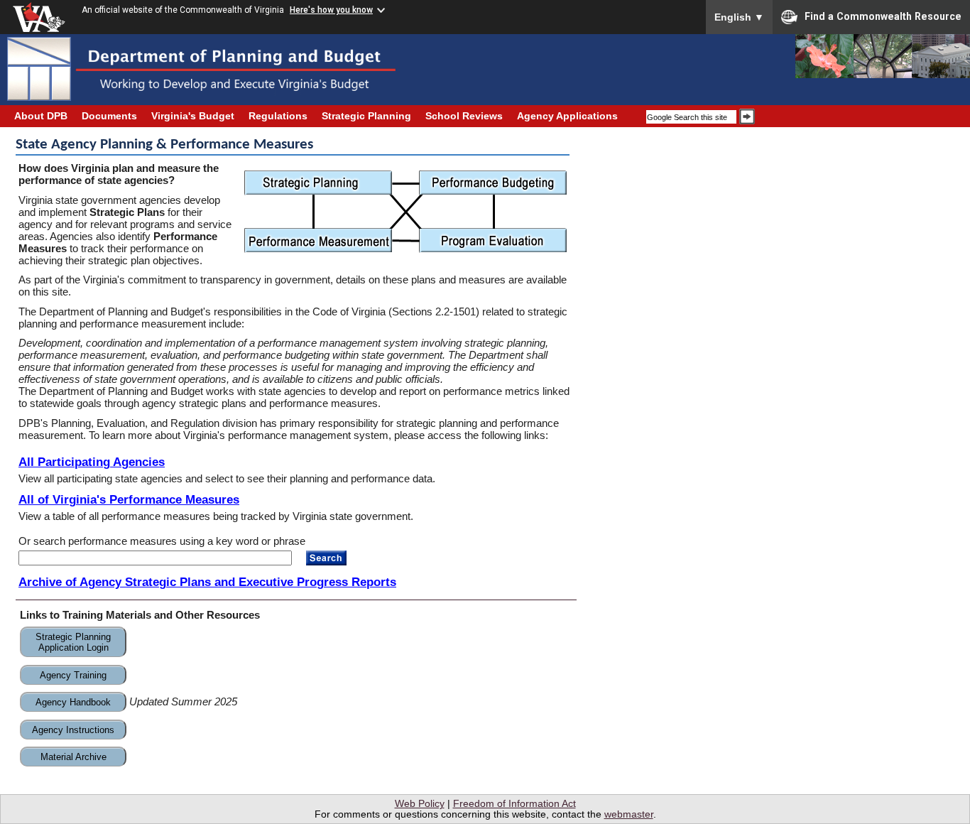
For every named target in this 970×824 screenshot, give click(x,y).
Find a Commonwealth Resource (883, 16)
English (739, 17)
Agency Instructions (73, 730)
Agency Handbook (73, 702)
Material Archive (73, 757)
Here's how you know (331, 10)
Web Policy (420, 803)
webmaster (628, 814)
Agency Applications (567, 116)
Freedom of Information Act (514, 803)
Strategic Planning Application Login (73, 642)
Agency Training (73, 675)
